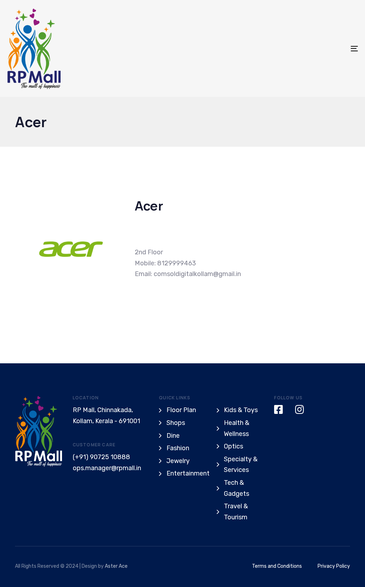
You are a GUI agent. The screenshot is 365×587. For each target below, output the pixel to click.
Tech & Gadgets (236, 488)
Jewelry (178, 461)
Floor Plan (181, 410)
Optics (233, 446)
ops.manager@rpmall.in (107, 468)
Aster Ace (116, 566)
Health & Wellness (236, 428)
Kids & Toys (241, 410)
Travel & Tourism (236, 511)
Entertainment (186, 473)
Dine (173, 436)
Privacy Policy (334, 566)
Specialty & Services (240, 464)
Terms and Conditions (277, 566)
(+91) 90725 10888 (101, 457)
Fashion (177, 448)
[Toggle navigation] (299, 48)
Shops (175, 423)
